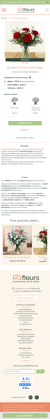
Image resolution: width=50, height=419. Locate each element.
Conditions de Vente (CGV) (25, 312)
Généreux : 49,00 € (15, 88)
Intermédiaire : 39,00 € (17, 85)
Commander (25, 123)
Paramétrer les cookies (25, 318)
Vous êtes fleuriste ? (26, 343)
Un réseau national (25, 320)
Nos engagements (25, 309)
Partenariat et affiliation (25, 341)
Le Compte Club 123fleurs (25, 334)
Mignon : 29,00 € (21, 81)
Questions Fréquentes (25, 298)
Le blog (25, 322)
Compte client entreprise (25, 336)
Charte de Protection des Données (25, 314)
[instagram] (30, 397)
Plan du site (26, 357)
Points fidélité (25, 339)
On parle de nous (26, 324)
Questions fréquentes (25, 355)
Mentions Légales (26, 316)
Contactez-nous (25, 353)
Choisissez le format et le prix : (16, 77)
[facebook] (36, 397)
